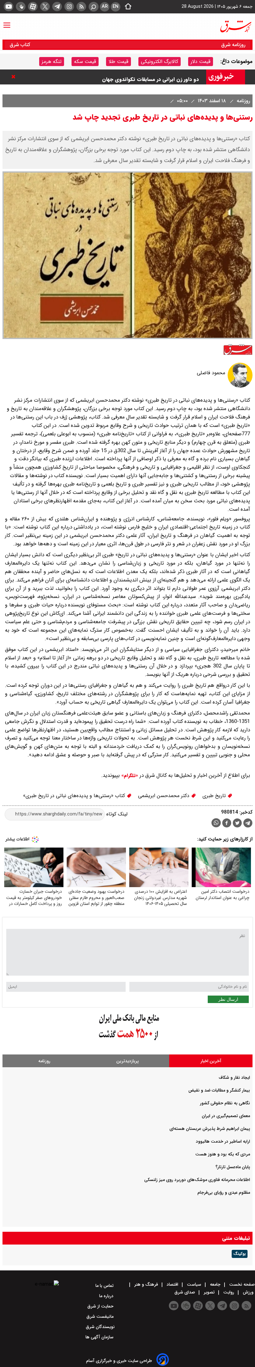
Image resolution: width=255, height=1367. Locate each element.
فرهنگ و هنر (146, 1284)
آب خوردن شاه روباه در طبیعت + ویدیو (157, 77)
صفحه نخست (241, 1284)
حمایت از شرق (101, 1306)
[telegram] (57, 6)
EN (115, 6)
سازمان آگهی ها (100, 1337)
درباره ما (107, 1296)
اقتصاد (172, 1284)
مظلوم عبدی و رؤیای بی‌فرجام (223, 1192)
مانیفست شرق (100, 1316)
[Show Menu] (6, 22)
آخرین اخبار (211, 1061)
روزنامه (242, 101)
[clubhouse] (21, 6)
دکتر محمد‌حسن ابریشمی (164, 796)
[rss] (81, 6)
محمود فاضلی (211, 373)
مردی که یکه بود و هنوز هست (222, 1154)
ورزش (248, 1292)
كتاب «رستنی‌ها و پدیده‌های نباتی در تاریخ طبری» (75, 796)
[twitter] (45, 6)
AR (105, 6)
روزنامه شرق (233, 45)
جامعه (215, 1284)
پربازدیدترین (127, 1061)
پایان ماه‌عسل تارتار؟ (233, 1167)
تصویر (209, 1292)
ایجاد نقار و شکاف (234, 1077)
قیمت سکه (85, 61)
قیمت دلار (201, 61)
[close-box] (15, 76)
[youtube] (8, 6)
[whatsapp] (216, 822)
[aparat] (33, 6)
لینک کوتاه (116, 814)
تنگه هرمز (52, 61)
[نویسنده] (240, 386)
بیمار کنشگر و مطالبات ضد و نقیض (219, 1090)
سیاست (194, 1284)
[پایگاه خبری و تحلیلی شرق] (235, 26)
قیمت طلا (118, 61)
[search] (94, 7)
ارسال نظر (228, 999)
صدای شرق (185, 1292)
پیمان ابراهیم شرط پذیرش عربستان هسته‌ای (209, 1128)
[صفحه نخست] (126, 7)
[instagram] (69, 6)
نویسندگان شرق (100, 1326)
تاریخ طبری (214, 796)
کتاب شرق (21, 45)
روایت (228, 1292)
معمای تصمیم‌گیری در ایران (226, 1115)
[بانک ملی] (127, 1040)
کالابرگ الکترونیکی (159, 61)
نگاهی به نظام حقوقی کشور (225, 1103)
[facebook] (226, 823)
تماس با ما (105, 1285)
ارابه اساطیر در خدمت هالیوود (223, 1141)
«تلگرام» (129, 775)
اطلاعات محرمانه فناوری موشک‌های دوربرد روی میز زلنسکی (197, 1179)
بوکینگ (240, 1254)
